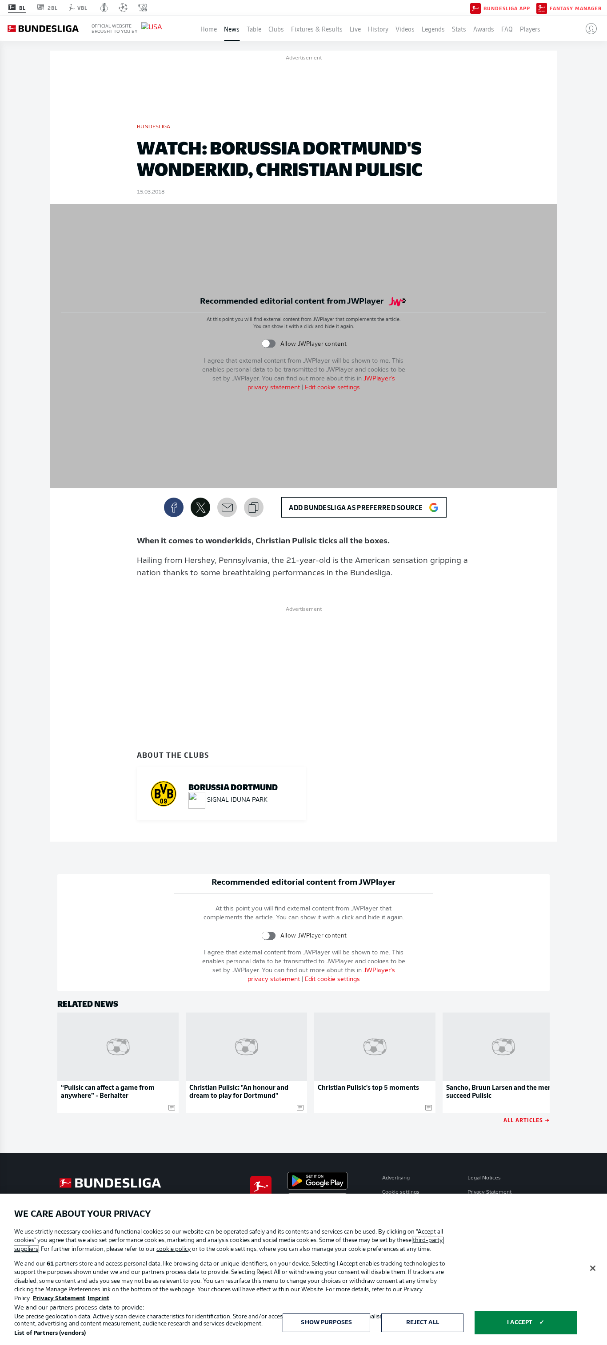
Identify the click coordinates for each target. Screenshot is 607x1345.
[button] (588, 28)
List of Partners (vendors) (50, 1333)
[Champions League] (123, 7)
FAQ (507, 28)
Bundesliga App (506, 8)
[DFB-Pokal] (104, 7)
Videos (405, 28)
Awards (483, 28)
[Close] (593, 1268)
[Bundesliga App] (475, 7)
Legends (433, 28)
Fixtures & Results (317, 28)
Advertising (396, 1178)
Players (530, 28)
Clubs (276, 28)
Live (355, 28)
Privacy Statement (489, 1192)
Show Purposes (326, 1322)
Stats (459, 28)
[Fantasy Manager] (541, 7)
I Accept (519, 1322)
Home (208, 28)
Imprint (98, 1298)
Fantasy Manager (576, 8)
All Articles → (526, 1119)
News (232, 28)
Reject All (422, 1322)
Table (254, 28)
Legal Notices (484, 1178)
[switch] (269, 344)
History (378, 28)
